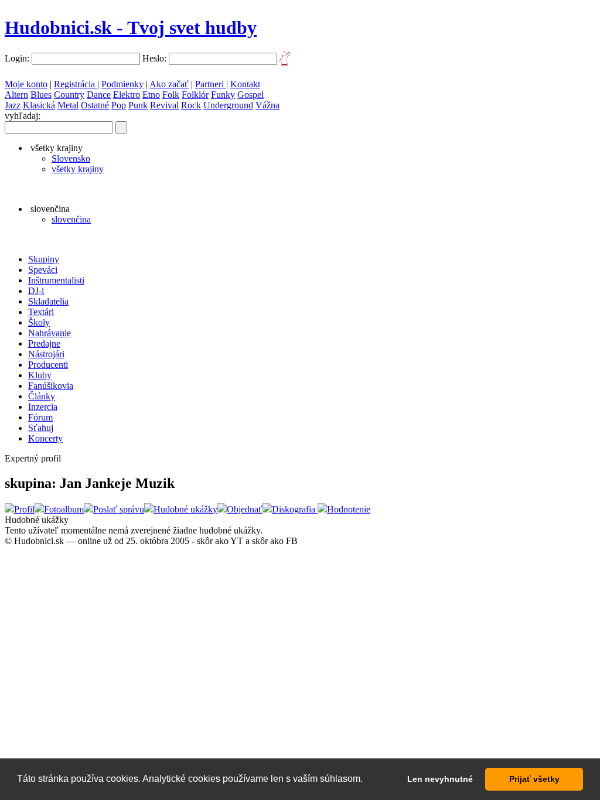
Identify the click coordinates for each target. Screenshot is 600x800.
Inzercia (42, 407)
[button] (367, 780)
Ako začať (169, 84)
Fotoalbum (64, 509)
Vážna (267, 105)
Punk (138, 105)
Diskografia (295, 509)
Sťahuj (40, 428)
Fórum (40, 417)
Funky (223, 95)
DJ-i (36, 291)
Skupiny (43, 259)
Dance (99, 95)
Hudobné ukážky (185, 509)
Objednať (244, 509)
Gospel (250, 95)
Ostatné (95, 105)
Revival (164, 105)
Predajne (44, 343)
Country (69, 95)
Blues (41, 95)
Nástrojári (46, 354)
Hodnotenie (348, 509)
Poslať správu (118, 509)
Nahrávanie (49, 333)
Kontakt (245, 84)
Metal (68, 105)
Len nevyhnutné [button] (440, 779)
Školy (39, 322)
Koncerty (45, 438)
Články (41, 396)
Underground (228, 105)
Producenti (48, 365)
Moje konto (26, 84)
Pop (118, 105)
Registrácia (75, 84)
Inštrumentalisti (56, 280)
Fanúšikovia (50, 386)
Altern (16, 95)
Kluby (40, 375)
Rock (191, 105)
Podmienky (122, 84)
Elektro (126, 95)
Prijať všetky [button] (534, 779)
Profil (24, 509)
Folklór (195, 95)
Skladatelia (48, 301)
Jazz (13, 105)
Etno (151, 95)
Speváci (42, 270)
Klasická (39, 105)
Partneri (210, 84)
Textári (41, 312)
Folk (170, 95)
